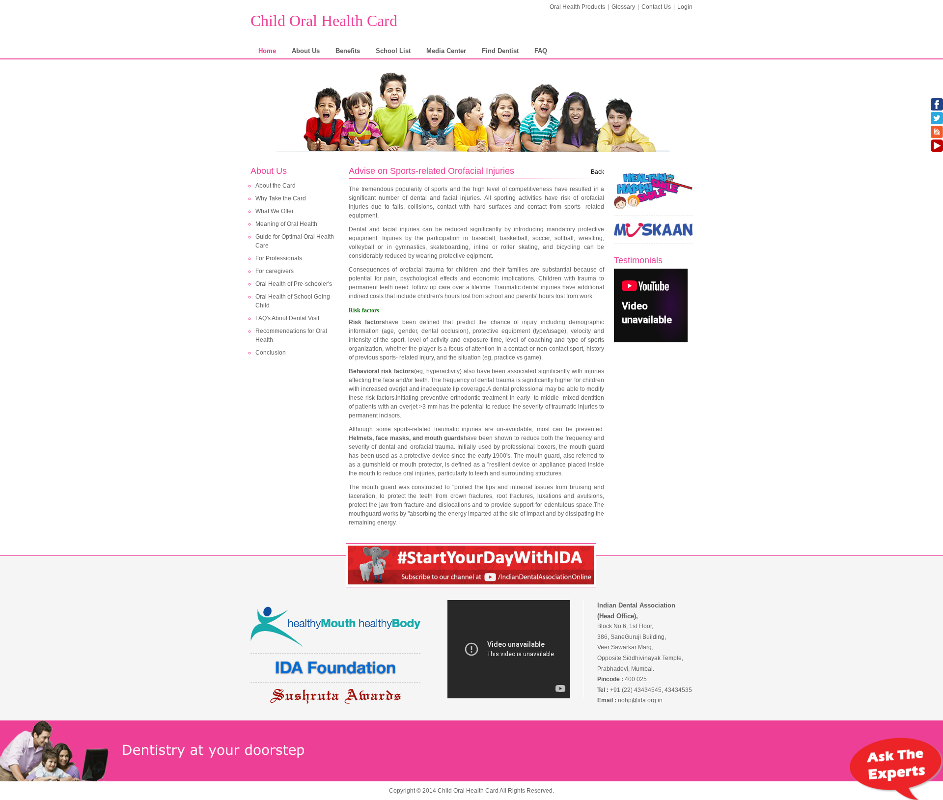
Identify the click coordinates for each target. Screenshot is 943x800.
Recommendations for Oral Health (291, 335)
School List (393, 51)
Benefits (347, 51)
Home (267, 51)
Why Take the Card (280, 198)
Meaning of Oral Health (286, 224)
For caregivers (274, 271)
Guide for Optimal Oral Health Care (294, 241)
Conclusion (270, 352)
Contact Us (656, 6)
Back (597, 171)
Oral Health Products (577, 6)
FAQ (540, 51)
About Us (306, 51)
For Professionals (278, 258)
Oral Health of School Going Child (292, 301)
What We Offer (274, 211)
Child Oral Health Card (323, 20)
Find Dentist (500, 51)
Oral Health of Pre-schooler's (293, 283)
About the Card (275, 185)
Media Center (446, 51)
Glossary (623, 6)
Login (685, 6)
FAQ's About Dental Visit (287, 318)
